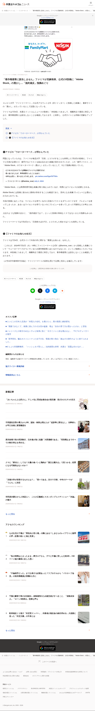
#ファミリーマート (13, 95)
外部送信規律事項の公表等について (76, 672)
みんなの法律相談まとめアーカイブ (70, 692)
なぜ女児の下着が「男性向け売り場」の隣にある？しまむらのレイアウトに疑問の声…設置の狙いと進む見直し (42, 534)
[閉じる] (92, 15)
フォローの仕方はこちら (47, 17)
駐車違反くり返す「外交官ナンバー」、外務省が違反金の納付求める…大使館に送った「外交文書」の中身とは (42, 614)
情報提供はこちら (13, 374)
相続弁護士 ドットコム (10, 692)
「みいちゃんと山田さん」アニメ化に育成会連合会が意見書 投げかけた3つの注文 (40, 399)
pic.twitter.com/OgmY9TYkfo (46, 176)
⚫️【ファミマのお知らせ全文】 (22, 137)
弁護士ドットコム (9, 10)
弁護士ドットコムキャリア (57, 688)
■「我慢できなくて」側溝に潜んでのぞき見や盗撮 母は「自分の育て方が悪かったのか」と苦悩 (47, 326)
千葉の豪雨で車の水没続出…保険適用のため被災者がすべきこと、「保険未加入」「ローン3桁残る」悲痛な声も (41, 597)
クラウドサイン (22, 688)
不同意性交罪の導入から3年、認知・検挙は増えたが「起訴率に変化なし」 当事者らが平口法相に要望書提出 (41, 424)
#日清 (24, 95)
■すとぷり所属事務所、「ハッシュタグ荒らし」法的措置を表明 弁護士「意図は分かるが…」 (45, 346)
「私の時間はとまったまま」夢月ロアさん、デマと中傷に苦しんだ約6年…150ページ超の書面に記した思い (42, 557)
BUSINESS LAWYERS (38, 688)
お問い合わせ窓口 (31, 672)
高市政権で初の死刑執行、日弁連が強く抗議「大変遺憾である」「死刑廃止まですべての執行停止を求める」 (41, 441)
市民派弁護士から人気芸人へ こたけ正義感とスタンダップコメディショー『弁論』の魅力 (41, 498)
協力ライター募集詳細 (15, 366)
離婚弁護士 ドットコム (48, 692)
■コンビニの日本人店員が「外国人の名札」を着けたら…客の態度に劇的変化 (38, 321)
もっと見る (10, 514)
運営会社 (26, 676)
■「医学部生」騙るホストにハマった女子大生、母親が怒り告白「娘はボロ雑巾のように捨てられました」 (47, 340)
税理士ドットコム (8, 688)
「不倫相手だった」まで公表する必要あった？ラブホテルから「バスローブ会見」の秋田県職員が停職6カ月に (41, 574)
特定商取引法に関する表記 (11, 676)
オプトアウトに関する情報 (40, 676)
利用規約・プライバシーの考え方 (51, 672)
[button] (62, 290)
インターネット (23, 10)
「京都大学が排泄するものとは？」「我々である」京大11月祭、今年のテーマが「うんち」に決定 (39, 481)
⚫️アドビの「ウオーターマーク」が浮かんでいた (29, 133)
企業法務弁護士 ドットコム (29, 692)
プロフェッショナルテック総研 (79, 688)
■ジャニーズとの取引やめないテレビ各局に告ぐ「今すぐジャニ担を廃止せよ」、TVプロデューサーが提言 (47, 332)
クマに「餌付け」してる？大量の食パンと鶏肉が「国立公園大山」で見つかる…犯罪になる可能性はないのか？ (41, 464)
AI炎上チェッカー (8, 697)
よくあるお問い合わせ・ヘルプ (12, 672)
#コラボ (31, 95)
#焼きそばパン (41, 95)
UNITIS (87, 692)
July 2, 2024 (39, 181)
